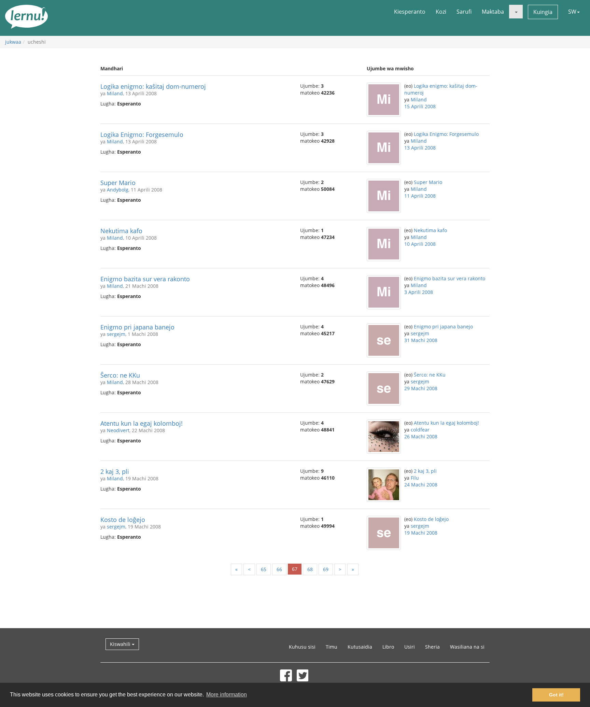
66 (279, 569)
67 (294, 569)
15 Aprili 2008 (420, 106)
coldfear (420, 429)
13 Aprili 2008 (420, 147)
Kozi (441, 11)
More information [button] (226, 694)
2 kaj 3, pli (114, 471)
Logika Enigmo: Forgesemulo (141, 134)
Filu (415, 478)
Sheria (432, 647)
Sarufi (464, 11)
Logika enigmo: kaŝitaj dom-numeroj (153, 86)
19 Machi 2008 (420, 532)
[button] (516, 11)
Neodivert (118, 430)
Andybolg (117, 189)
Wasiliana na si (467, 647)
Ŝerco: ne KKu (120, 375)
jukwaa (13, 42)
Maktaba (493, 11)
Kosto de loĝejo (122, 519)
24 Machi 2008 (420, 484)
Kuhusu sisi (302, 647)
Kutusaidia (360, 647)
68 (310, 569)
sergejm (116, 334)
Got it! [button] (556, 694)
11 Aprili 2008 (420, 196)
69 (325, 569)
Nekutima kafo (121, 231)
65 (263, 569)
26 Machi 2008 (420, 436)
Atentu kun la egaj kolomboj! (141, 423)
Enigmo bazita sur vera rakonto (145, 279)
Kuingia (542, 12)
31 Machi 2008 (420, 340)
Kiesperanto (409, 11)
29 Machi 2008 (420, 388)
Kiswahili (121, 644)
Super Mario (118, 183)
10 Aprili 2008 (420, 244)
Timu (331, 647)
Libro (388, 647)
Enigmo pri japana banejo (137, 327)
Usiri (409, 647)
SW (572, 11)
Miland (115, 93)
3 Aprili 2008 (418, 292)
